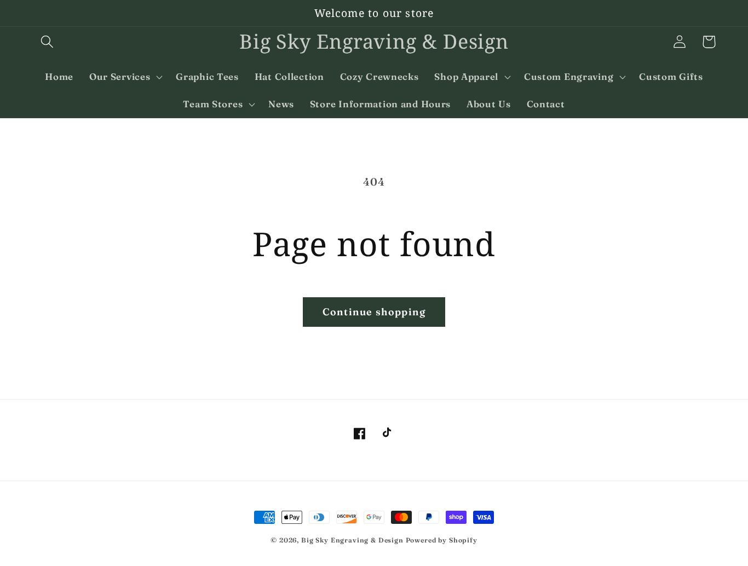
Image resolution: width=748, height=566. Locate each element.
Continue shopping (374, 311)
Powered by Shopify (441, 540)
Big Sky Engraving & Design (352, 540)
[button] (47, 41)
